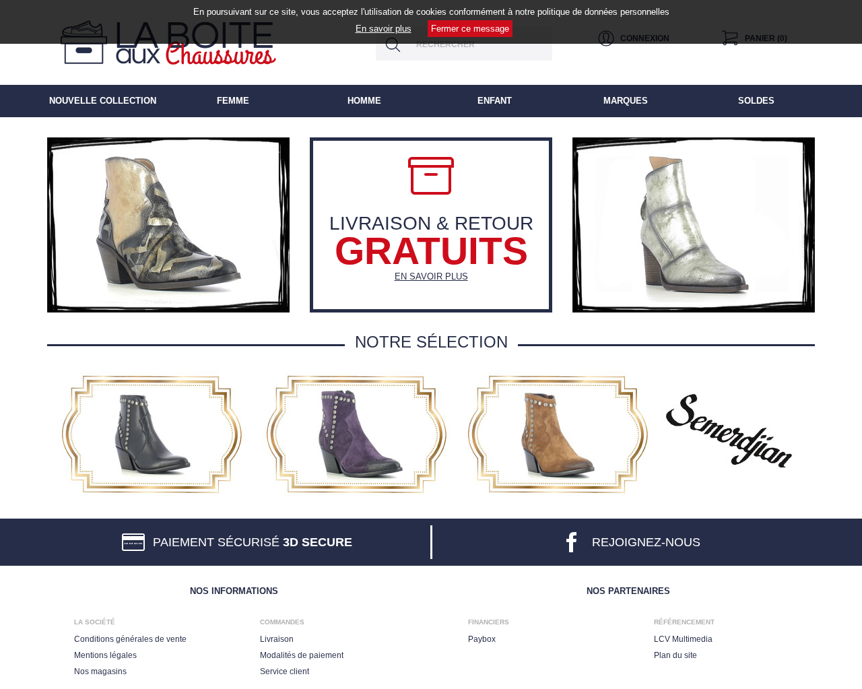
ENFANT (494, 101)
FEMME (233, 101)
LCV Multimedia (683, 639)
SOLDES (756, 101)
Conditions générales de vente (130, 639)
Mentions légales (105, 655)
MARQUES (625, 101)
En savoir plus (383, 29)
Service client (284, 671)
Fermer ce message (470, 29)
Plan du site (675, 655)
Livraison (277, 639)
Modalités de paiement (301, 655)
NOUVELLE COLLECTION (102, 101)
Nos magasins (100, 671)
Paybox (482, 639)
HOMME (364, 101)
